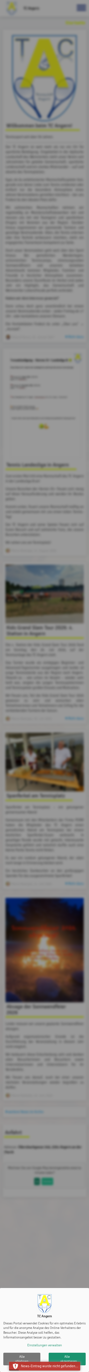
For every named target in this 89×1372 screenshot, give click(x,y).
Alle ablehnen (21, 1359)
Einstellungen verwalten (44, 1345)
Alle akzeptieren (68, 1359)
